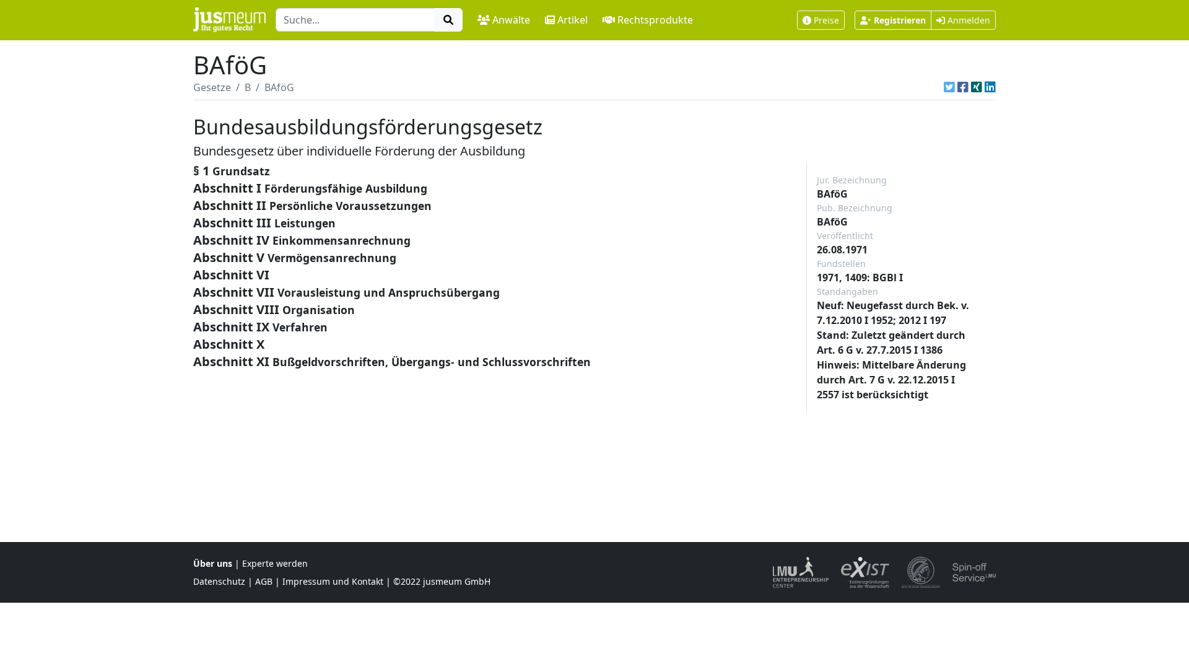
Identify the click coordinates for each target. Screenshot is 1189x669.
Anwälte (511, 20)
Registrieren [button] (900, 20)
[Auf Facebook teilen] (963, 87)
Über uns (212, 563)
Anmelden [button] (967, 20)
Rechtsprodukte (655, 20)
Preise (826, 20)
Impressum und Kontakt (332, 581)
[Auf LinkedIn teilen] (990, 87)
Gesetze (212, 87)
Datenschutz (219, 581)
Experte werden (275, 563)
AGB (263, 581)
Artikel (572, 20)
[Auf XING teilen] (976, 87)
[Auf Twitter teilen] (949, 87)
